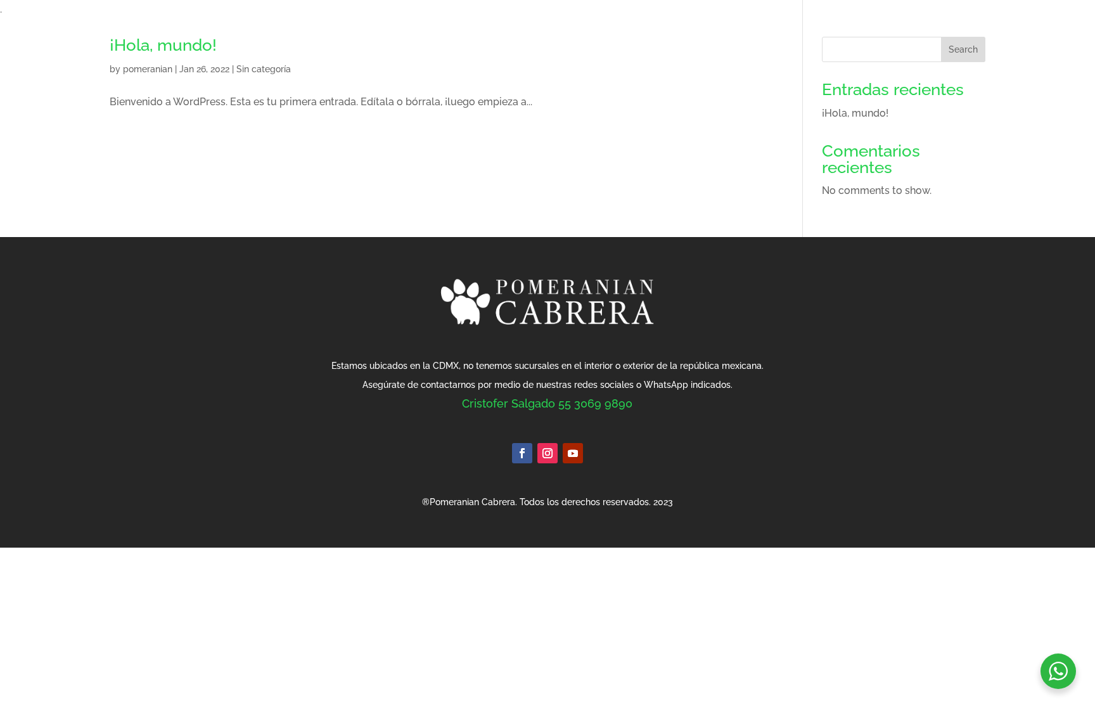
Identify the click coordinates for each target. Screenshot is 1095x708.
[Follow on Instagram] (547, 453)
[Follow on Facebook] (522, 453)
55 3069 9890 (595, 403)
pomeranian (147, 69)
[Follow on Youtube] (573, 453)
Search (963, 49)
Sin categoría (263, 69)
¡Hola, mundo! (163, 45)
